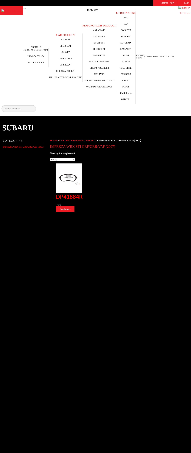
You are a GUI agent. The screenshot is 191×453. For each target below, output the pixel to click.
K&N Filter (66, 58)
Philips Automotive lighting (65, 77)
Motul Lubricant (99, 62)
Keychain (125, 43)
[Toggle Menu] (24, 8)
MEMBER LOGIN (167, 3)
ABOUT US (36, 47)
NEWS (139, 58)
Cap (126, 24)
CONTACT (149, 56)
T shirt (126, 80)
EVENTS (140, 55)
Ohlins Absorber (65, 71)
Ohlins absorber (99, 68)
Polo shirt (126, 68)
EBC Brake (65, 46)
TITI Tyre (99, 74)
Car (61, 140)
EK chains (99, 43)
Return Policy (36, 62)
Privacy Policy (35, 56)
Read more (65, 209)
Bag (126, 18)
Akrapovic (99, 30)
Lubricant (66, 65)
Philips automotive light (99, 80)
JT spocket (99, 49)
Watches (126, 99)
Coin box (126, 30)
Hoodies (125, 36)
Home (54, 140)
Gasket (65, 52)
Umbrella (126, 93)
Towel (126, 87)
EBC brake (99, 36)
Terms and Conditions (35, 50)
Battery (65, 40)
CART (186, 3)
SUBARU (90, 140)
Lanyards (125, 49)
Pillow (126, 62)
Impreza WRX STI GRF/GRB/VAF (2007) (23, 147)
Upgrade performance (99, 87)
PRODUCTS (92, 10)
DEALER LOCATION (164, 56)
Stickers (126, 74)
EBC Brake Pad (75, 140)
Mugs (126, 55)
